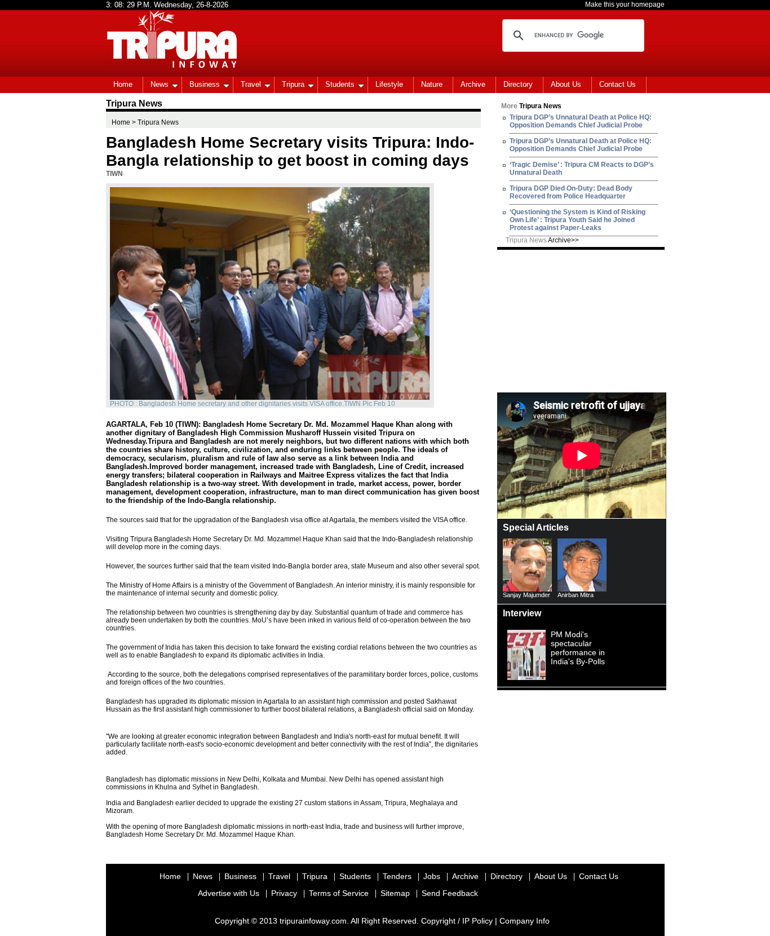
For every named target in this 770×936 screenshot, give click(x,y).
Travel (251, 84)
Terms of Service (339, 893)
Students (340, 84)
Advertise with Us (228, 893)
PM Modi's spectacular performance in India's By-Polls (578, 648)
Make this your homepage (625, 4)
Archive (473, 84)
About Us (566, 84)
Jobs (431, 876)
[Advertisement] (581, 320)
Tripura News (542, 240)
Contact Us (617, 84)
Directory (518, 84)
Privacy (284, 893)
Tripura (293, 84)
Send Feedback (450, 893)
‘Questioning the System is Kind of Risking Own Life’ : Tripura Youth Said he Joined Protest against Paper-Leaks (577, 220)
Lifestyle (389, 84)
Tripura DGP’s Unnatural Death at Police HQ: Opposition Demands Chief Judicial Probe (581, 121)
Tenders (397, 876)
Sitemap (395, 893)
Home (122, 84)
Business (204, 84)
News (160, 84)
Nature (431, 84)
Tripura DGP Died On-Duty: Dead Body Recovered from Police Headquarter (571, 192)
